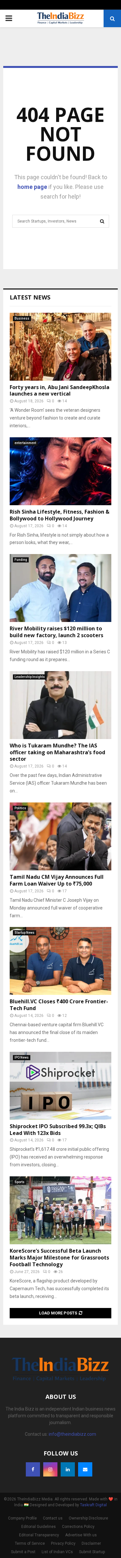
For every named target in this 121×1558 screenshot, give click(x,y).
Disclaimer (91, 1543)
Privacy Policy (63, 1543)
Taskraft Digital (93, 1505)
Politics (20, 808)
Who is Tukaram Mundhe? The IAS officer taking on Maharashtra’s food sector (57, 752)
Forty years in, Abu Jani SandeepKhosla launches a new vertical (59, 391)
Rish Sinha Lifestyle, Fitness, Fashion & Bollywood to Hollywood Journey (59, 515)
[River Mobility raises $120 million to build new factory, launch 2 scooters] (60, 588)
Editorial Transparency (39, 1535)
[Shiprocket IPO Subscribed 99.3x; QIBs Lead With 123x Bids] (60, 1086)
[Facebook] (33, 1469)
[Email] (85, 1469)
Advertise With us (81, 1535)
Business (22, 318)
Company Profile (22, 1518)
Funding (21, 559)
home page (32, 186)
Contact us (53, 1518)
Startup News (25, 932)
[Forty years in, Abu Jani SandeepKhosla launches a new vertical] (60, 347)
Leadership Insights (30, 677)
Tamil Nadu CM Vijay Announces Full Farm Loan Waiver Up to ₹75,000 (57, 880)
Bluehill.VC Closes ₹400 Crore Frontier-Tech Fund (59, 1005)
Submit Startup (92, 1552)
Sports (20, 1182)
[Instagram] (50, 1469)
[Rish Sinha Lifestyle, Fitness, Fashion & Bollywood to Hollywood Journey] (60, 471)
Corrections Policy (78, 1526)
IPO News (22, 1057)
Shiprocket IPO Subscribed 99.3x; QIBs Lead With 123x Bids (58, 1130)
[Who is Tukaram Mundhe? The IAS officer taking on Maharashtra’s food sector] (60, 705)
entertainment (25, 443)
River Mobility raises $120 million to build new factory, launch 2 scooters (56, 632)
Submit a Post (23, 1552)
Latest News (30, 297)
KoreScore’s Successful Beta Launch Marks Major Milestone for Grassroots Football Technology (59, 1257)
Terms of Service (30, 1543)
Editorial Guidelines (38, 1526)
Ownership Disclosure (88, 1518)
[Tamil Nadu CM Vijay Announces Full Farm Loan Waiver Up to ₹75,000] (60, 836)
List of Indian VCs (57, 1552)
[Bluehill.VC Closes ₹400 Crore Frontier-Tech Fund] (60, 961)
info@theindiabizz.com (72, 1434)
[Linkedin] (68, 1469)
